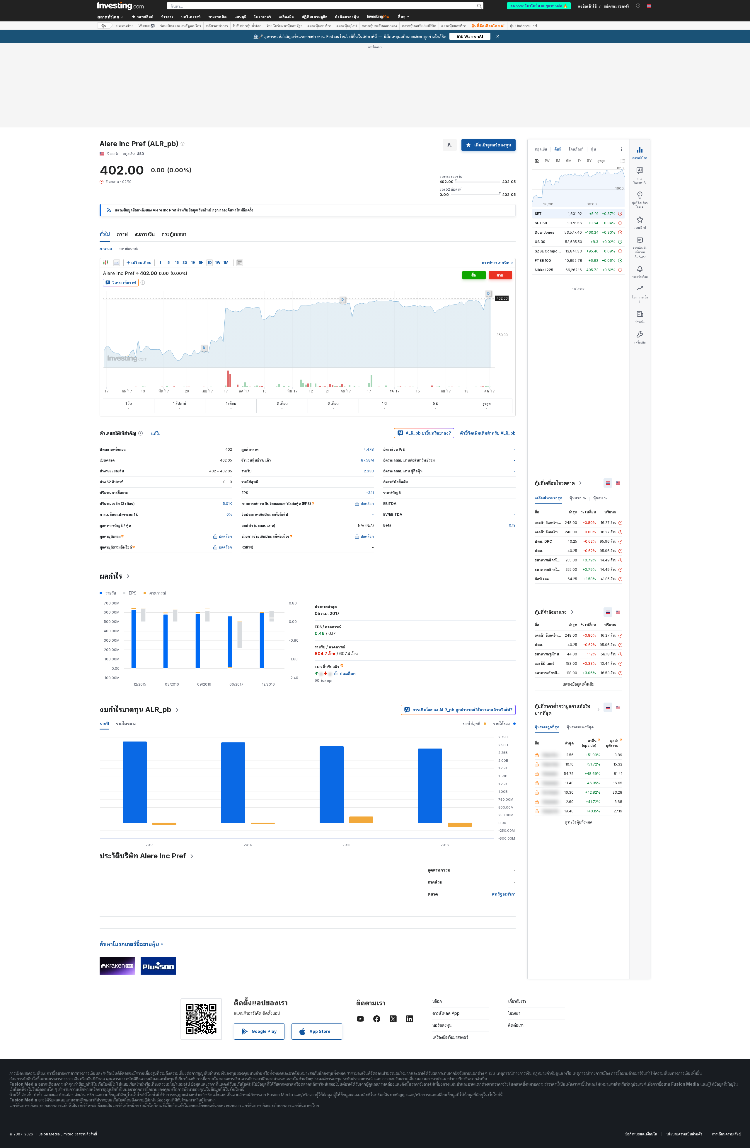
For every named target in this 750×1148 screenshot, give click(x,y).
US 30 (540, 242)
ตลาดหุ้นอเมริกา (319, 25)
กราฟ (122, 234)
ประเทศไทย (125, 25)
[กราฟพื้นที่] (116, 262)
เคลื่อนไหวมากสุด (548, 498)
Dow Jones (544, 232)
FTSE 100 (543, 260)
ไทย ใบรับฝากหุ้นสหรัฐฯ (284, 25)
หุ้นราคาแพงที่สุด (580, 727)
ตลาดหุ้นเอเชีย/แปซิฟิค (419, 25)
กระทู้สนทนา (174, 234)
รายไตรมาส (126, 723)
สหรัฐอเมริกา (504, 893)
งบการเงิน (145, 234)
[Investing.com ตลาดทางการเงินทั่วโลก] (120, 6)
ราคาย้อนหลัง (129, 248)
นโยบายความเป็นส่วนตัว (684, 1134)
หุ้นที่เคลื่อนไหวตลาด (555, 483)
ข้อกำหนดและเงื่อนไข (641, 1134)
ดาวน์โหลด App (446, 1013)
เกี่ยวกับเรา (517, 1001)
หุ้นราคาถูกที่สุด (547, 727)
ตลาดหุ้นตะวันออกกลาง (379, 25)
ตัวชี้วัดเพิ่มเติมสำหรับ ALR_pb (488, 432)
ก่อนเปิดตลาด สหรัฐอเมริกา (180, 25)
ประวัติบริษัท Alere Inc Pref (143, 856)
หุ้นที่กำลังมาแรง (551, 612)
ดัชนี (557, 149)
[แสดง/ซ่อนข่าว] (239, 262)
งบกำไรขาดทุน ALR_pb (135, 709)
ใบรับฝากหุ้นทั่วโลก (247, 25)
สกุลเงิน (541, 149)
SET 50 (541, 223)
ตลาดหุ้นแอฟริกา (453, 25)
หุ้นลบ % (600, 498)
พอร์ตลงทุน (442, 1025)
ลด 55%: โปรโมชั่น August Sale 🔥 (538, 5)
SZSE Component (550, 251)
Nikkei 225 (544, 270)
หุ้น (103, 25)
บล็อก (437, 1001)
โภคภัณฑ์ (576, 149)
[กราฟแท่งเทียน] (105, 262)
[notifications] (638, 5)
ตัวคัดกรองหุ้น (347, 16)
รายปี (104, 723)
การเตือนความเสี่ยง (726, 1134)
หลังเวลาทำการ (217, 25)
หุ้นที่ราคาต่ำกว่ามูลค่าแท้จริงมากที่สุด (562, 709)
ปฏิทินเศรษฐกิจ (314, 16)
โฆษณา (514, 1013)
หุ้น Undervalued (523, 25)
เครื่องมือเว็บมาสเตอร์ (450, 1037)
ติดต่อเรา (516, 1025)
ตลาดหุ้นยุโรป (346, 25)
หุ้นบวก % (578, 498)
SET (538, 213)
